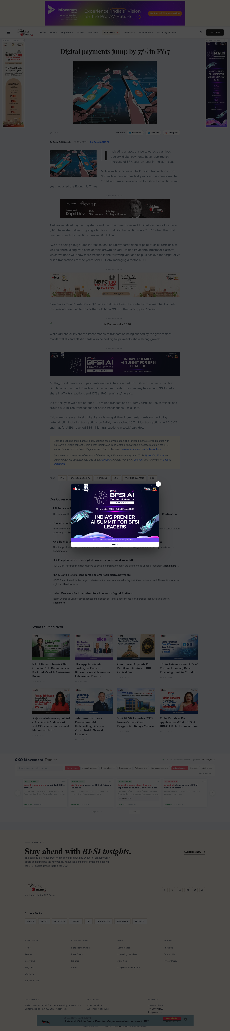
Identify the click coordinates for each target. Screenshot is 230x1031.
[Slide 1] (113, 544)
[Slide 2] (117, 544)
